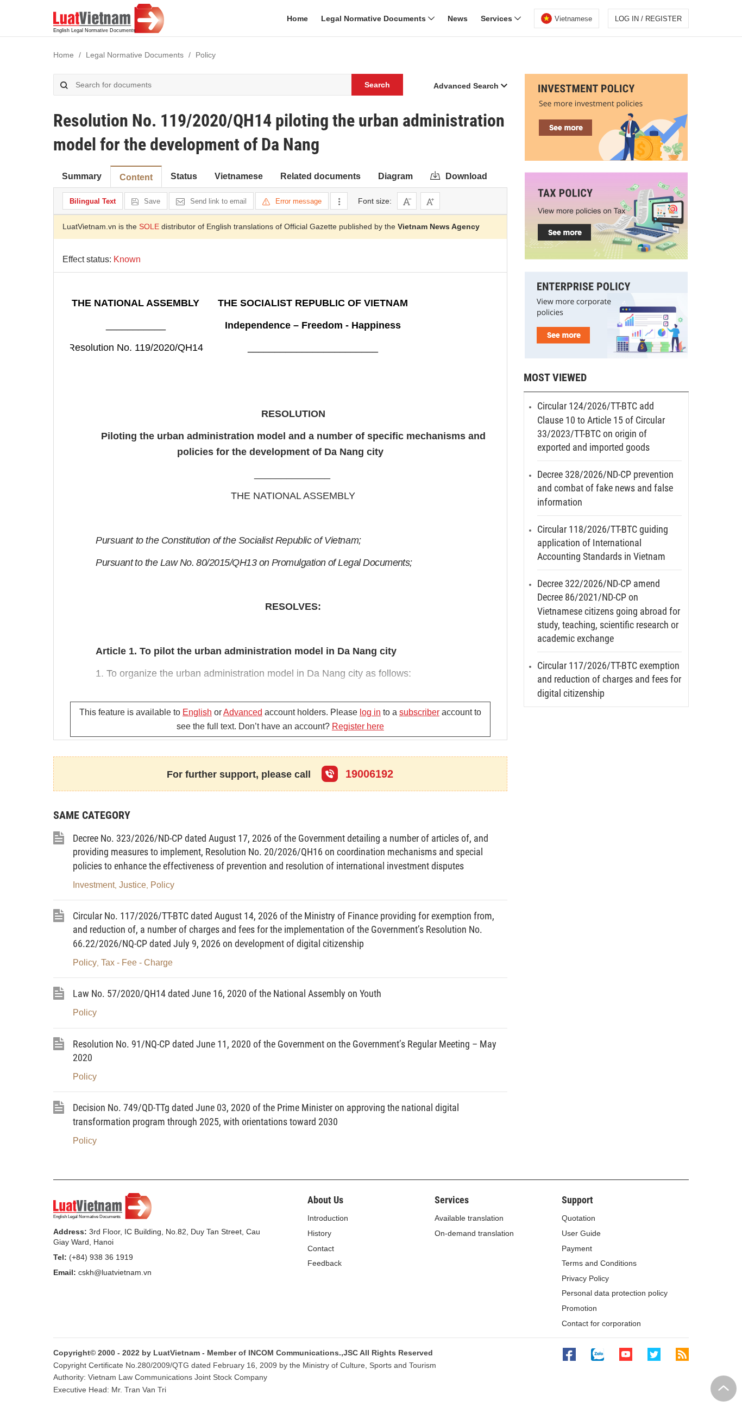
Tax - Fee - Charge (137, 962)
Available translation (469, 1218)
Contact (320, 1248)
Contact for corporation (601, 1323)
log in (370, 712)
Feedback (324, 1263)
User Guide (581, 1233)
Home (297, 18)
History (319, 1233)
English (197, 712)
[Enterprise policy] (606, 355)
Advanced (242, 712)
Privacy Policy (585, 1278)
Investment (94, 884)
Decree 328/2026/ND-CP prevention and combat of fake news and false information (605, 488)
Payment (577, 1248)
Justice (132, 884)
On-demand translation (474, 1233)
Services (497, 18)
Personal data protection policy (615, 1293)
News (458, 18)
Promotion (579, 1308)
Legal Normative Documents (374, 18)
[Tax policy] (606, 257)
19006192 (367, 774)
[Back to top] (723, 1389)
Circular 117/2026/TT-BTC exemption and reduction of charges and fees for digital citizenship (609, 679)
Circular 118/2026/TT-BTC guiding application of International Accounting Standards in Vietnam (602, 542)
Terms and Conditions (599, 1263)
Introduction (327, 1218)
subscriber (419, 712)
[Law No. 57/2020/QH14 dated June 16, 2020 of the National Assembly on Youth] (58, 997)
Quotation (578, 1218)
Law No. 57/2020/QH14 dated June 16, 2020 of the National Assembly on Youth (227, 993)
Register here (358, 726)
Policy (162, 884)
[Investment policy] (606, 158)
